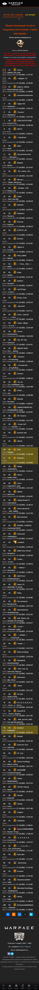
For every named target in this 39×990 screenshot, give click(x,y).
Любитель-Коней (24, 551)
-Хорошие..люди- (14, 629)
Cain (18, 450)
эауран (20, 812)
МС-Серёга (21, 416)
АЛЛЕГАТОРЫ (12, 697)
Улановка (11, 570)
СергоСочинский (24, 154)
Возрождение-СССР (15, 90)
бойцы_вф (11, 191)
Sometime (20, 821)
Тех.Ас (20, 382)
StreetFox (11, 553)
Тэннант (20, 112)
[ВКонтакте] (8, 914)
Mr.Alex (20, 694)
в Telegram (27, 947)
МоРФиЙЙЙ (21, 770)
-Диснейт (21, 306)
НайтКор (10, 747)
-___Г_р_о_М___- (24, 846)
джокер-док (22, 433)
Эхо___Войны (12, 351)
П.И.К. (9, 806)
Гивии (19, 778)
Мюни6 (10, 258)
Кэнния (20, 871)
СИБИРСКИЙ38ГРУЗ (24, 407)
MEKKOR (20, 205)
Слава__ (20, 559)
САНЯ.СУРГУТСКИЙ (24, 121)
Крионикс (11, 106)
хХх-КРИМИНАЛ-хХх (15, 385)
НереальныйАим (23, 880)
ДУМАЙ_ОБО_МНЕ (13, 73)
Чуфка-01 (21, 104)
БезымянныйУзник (25, 95)
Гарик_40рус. (22, 323)
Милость (10, 216)
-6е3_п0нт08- (13, 199)
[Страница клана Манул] (19, 936)
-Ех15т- (20, 627)
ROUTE (19, 129)
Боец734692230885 (25, 829)
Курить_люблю (23, 87)
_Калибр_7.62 (22, 188)
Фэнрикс (20, 458)
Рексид (20, 222)
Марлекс (20, 213)
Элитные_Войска (14, 671)
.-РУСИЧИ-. (11, 908)
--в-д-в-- (11, 326)
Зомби (9, 275)
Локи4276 (21, 711)
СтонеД (10, 250)
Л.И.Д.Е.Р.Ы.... (12, 123)
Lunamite (20, 542)
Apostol (20, 281)
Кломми (20, 728)
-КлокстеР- (22, 424)
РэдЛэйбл (11, 731)
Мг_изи (20, 753)
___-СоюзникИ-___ (15, 638)
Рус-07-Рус (22, 340)
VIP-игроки (30, 15)
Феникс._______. (24, 180)
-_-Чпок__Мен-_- (24, 264)
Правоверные (12, 612)
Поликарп (21, 534)
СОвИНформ (12, 537)
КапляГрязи (12, 334)
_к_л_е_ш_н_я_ (23, 837)
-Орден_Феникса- (14, 182)
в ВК (21, 947)
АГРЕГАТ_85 (22, 230)
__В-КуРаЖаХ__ (13, 368)
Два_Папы (11, 680)
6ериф (19, 736)
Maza (9, 149)
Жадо (19, 272)
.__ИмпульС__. (13, 157)
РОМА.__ (20, 390)
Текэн (19, 331)
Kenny (19, 897)
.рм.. (9, 393)
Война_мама (12, 764)
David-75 (20, 584)
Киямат (20, 374)
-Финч (19, 686)
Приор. (20, 804)
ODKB (9, 267)
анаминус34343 (13, 528)
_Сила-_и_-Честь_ (14, 705)
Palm (9, 899)
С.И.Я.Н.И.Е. (11, 840)
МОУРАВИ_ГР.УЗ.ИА (14, 587)
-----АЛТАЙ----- (14, 427)
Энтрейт (10, 284)
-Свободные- (12, 891)
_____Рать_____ (13, 317)
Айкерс (20, 239)
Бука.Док (21, 854)
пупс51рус (21, 289)
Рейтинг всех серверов (13, 15)
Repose (20, 163)
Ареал (9, 790)
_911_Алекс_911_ (24, 171)
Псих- (19, 483)
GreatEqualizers (13, 579)
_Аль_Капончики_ (14, 849)
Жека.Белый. (22, 517)
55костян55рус (23, 762)
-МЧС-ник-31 (22, 669)
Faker (19, 196)
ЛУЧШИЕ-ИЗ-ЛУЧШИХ (15, 621)
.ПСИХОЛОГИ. (12, 469)
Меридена (11, 115)
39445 (19, 441)
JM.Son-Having (23, 787)
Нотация (10, 402)
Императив (11, 604)
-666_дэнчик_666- (25, 719)
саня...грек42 (23, 315)
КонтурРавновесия (15, 722)
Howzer (20, 795)
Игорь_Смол (22, 298)
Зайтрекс (21, 677)
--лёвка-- (21, 568)
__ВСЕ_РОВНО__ (13, 511)
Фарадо (20, 399)
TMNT (9, 882)
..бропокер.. (22, 863)
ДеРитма (10, 494)
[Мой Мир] (19, 914)
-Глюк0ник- (22, 137)
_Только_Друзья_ (14, 714)
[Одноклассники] (14, 914)
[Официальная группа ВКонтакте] (8, 953)
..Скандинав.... (23, 365)
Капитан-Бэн (22, 745)
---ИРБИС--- (22, 635)
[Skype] (31, 914)
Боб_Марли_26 (23, 618)
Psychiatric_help (13, 486)
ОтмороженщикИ (14, 773)
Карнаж (10, 224)
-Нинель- (21, 357)
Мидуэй (10, 452)
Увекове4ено (22, 610)
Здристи (20, 247)
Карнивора (11, 503)
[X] (25, 914)
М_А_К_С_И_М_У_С (24, 703)
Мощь (19, 593)
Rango (19, 466)
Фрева (19, 492)
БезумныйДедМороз (25, 905)
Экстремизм (22, 601)
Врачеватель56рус (25, 888)
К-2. (9, 132)
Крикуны (10, 343)
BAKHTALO (21, 576)
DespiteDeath (12, 781)
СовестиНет (12, 477)
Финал (9, 165)
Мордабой (21, 660)
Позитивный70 (23, 509)
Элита (9, 418)
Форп (19, 146)
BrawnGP (10, 798)
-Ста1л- (10, 562)
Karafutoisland (13, 663)
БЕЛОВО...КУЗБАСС (24, 525)
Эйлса (19, 70)
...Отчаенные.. (13, 359)
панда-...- (21, 644)
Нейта (19, 475)
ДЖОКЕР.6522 (22, 348)
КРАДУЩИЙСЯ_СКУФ (15, 410)
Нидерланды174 (23, 500)
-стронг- (11, 292)
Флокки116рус (23, 652)
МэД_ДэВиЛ (21, 256)
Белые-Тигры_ (13, 832)
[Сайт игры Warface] (19, 928)
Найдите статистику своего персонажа (20, 57)
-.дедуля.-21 (22, 78)
